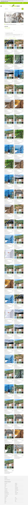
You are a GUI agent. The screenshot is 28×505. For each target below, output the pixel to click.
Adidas (5, 498)
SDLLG (6, 50)
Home (5, 11)
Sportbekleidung (7, 492)
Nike (15, 500)
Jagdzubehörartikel (12, 11)
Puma (5, 500)
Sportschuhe (6, 491)
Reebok (5, 501)
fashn (5, 502)
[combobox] (9, 9)
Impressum (6, 478)
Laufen (5, 484)
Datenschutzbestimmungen (4, 1)
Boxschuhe (6, 483)
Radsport (16, 483)
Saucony (16, 498)
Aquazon (6, 497)
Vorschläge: (6, 38)
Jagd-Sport (8, 11)
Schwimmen (16, 487)
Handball (16, 484)
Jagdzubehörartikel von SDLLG (12, 38)
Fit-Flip (16, 491)
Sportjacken (16, 488)
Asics (15, 497)
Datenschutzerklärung (7, 479)
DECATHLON (16, 492)
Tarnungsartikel (17, 11)
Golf (5, 487)
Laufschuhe (6, 488)
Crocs (15, 501)
